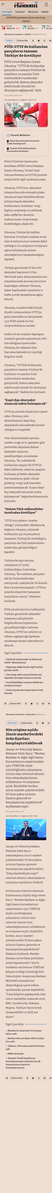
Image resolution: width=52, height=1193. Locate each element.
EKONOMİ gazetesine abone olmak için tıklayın (26, 19)
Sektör (28, 34)
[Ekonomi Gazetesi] (26, 4)
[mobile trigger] (4, 4)
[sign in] (46, 4)
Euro (48, 26)
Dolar (29, 26)
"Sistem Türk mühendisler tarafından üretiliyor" (21, 149)
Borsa (9, 26)
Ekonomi (30, 714)
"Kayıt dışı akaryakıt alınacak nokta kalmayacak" (23, 142)
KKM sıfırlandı (15, 1053)
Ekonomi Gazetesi (13, 34)
